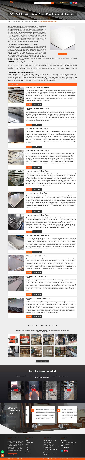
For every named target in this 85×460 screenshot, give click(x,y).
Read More (29, 104)
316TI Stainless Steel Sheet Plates (38, 88)
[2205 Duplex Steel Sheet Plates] (16, 283)
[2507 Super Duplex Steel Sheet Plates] (16, 305)
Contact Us (63, 7)
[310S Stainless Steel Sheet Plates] (16, 157)
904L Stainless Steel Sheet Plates (37, 171)
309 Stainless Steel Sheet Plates (37, 256)
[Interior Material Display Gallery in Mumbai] (36, 339)
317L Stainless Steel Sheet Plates (37, 108)
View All (45, 454)
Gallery (27, 445)
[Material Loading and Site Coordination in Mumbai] (60, 339)
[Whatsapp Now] (2, 451)
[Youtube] (73, 3)
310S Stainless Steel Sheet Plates (37, 150)
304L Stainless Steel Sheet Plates (37, 215)
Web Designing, (59, 458)
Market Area (28, 452)
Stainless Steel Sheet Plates (29, 21)
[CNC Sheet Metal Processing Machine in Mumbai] (13, 351)
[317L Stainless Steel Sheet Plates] (16, 115)
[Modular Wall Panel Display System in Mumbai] (36, 351)
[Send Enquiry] (2, 455)
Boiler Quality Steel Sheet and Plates (50, 450)
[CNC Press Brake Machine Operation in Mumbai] (25, 339)
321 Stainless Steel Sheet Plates (37, 128)
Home (20, 7)
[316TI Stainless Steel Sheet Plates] (16, 95)
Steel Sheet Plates (47, 442)
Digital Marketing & (65, 458)
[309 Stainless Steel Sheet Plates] (16, 263)
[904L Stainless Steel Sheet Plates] (16, 178)
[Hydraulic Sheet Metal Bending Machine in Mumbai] (13, 339)
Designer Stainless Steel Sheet (50, 452)
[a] (19, 2)
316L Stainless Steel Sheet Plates (37, 235)
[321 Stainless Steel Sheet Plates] (16, 135)
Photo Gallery (49, 7)
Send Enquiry (62, 53)
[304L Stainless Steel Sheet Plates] (16, 222)
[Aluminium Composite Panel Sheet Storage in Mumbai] (71, 351)
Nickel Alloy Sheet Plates (48, 444)
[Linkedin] (71, 3)
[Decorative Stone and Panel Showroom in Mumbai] (48, 339)
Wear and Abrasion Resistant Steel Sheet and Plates (51, 446)
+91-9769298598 (64, 2)
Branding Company (73, 458)
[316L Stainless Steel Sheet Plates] (16, 242)
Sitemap (27, 451)
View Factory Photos (41, 361)
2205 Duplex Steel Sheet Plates (36, 276)
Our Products (38, 7)
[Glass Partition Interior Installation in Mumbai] (48, 351)
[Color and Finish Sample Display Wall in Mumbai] (60, 351)
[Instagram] (76, 3)
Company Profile (29, 7)
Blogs (56, 7)
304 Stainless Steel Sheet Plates (37, 193)
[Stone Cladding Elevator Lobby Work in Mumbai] (25, 351)
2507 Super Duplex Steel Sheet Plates (39, 298)
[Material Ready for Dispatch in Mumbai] (71, 339)
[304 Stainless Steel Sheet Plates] (16, 200)
